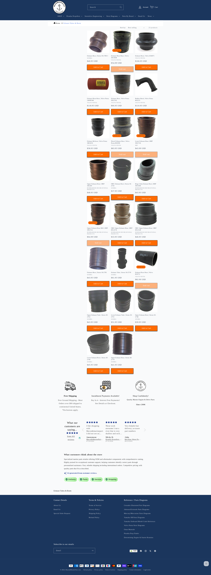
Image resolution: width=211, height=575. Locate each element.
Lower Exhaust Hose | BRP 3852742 (144, 142)
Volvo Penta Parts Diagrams (134, 525)
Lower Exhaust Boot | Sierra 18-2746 (97, 358)
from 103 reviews (71, 438)
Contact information (135, 569)
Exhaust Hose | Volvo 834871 (145, 56)
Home (58, 23)
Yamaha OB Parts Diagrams (134, 517)
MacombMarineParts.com (73, 569)
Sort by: (123, 27)
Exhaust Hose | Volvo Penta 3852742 (120, 99)
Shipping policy (122, 569)
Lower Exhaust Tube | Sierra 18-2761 (121, 316)
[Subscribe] (92, 550)
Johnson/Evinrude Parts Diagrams (136, 509)
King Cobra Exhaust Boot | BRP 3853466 (145, 185)
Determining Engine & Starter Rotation (138, 537)
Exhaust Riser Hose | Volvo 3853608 (120, 57)
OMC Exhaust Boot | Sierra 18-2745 (121, 185)
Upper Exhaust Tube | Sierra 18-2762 (97, 316)
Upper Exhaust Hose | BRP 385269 (95, 185)
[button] (60, 16)
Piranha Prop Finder (131, 533)
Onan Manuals (129, 529)
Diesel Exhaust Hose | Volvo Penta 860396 (120, 142)
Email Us (57, 509)
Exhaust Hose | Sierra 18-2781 (97, 272)
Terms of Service (95, 505)
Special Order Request (62, 513)
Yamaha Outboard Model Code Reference (139, 521)
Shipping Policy (95, 513)
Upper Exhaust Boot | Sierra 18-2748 (145, 316)
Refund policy (88, 569)
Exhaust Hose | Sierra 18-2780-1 (97, 56)
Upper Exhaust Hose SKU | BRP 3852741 (97, 229)
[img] (72, 433)
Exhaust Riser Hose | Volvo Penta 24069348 (98, 99)
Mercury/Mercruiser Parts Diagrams (137, 513)
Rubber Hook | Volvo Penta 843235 (144, 99)
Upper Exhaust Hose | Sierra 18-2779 (121, 358)
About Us (57, 505)
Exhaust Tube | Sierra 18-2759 (121, 272)
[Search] (120, 7)
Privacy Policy (94, 509)
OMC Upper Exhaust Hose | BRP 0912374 (121, 229)
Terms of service (110, 569)
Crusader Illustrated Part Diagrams (137, 505)
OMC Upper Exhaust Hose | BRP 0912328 (145, 229)
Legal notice (147, 569)
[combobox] (105, 7)
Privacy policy (98, 569)
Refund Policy (94, 517)
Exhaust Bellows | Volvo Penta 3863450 (97, 142)
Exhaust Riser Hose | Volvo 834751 (144, 273)
